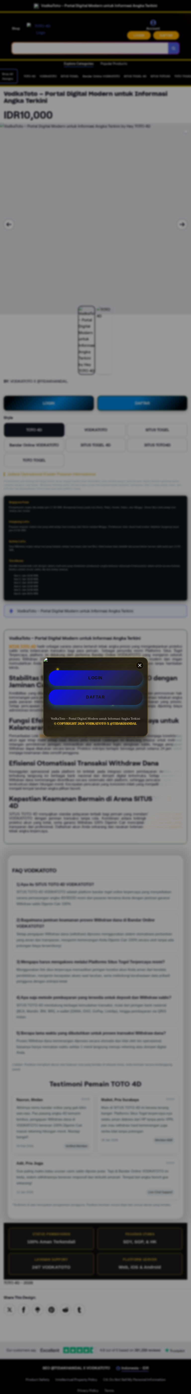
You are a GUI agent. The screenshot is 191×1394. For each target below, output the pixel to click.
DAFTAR (95, 697)
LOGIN (95, 678)
